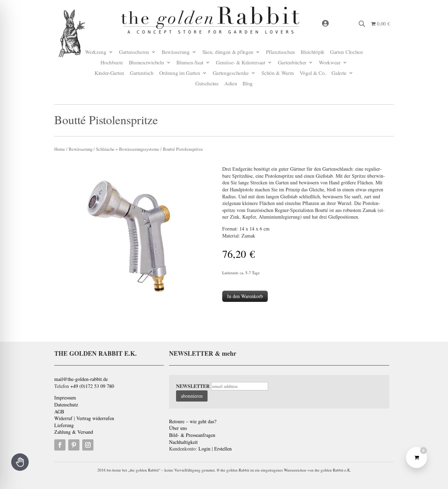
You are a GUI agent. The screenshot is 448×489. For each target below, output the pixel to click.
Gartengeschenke (231, 73)
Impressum (65, 397)
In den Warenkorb (245, 296)
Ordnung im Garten (179, 73)
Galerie (338, 73)
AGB (59, 411)
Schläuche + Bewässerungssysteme (127, 149)
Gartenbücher (292, 63)
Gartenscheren (134, 52)
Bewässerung (176, 52)
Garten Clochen (346, 52)
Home (59, 149)
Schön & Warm (277, 73)
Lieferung (64, 425)
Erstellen (223, 448)
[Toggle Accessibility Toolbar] (19, 462)
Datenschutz (66, 404)
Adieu (230, 84)
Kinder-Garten (109, 73)
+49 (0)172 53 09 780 (92, 386)
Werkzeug (95, 52)
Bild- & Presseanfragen (192, 435)
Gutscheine (207, 84)
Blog (248, 84)
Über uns (178, 428)
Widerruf (63, 418)
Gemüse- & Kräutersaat (240, 63)
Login (204, 448)
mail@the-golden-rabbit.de (81, 379)
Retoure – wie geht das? (192, 421)
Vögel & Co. (313, 73)
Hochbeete (111, 63)
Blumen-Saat (189, 63)
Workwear (330, 63)
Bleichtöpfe (312, 52)
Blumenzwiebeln (146, 63)
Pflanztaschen (280, 52)
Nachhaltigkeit (183, 442)
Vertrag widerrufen (95, 418)
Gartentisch (142, 73)
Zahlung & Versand (73, 431)
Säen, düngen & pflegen (227, 52)
